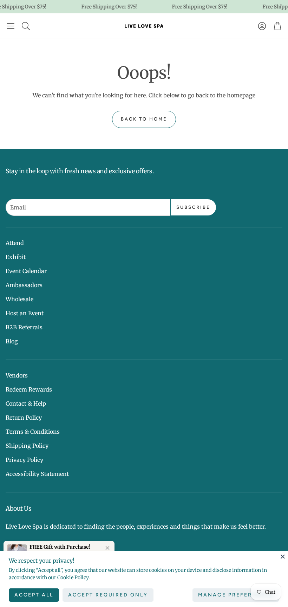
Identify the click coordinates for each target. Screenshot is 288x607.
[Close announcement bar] (281, 5)
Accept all (33, 595)
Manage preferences (236, 595)
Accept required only (108, 595)
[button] (10, 26)
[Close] (282, 556)
